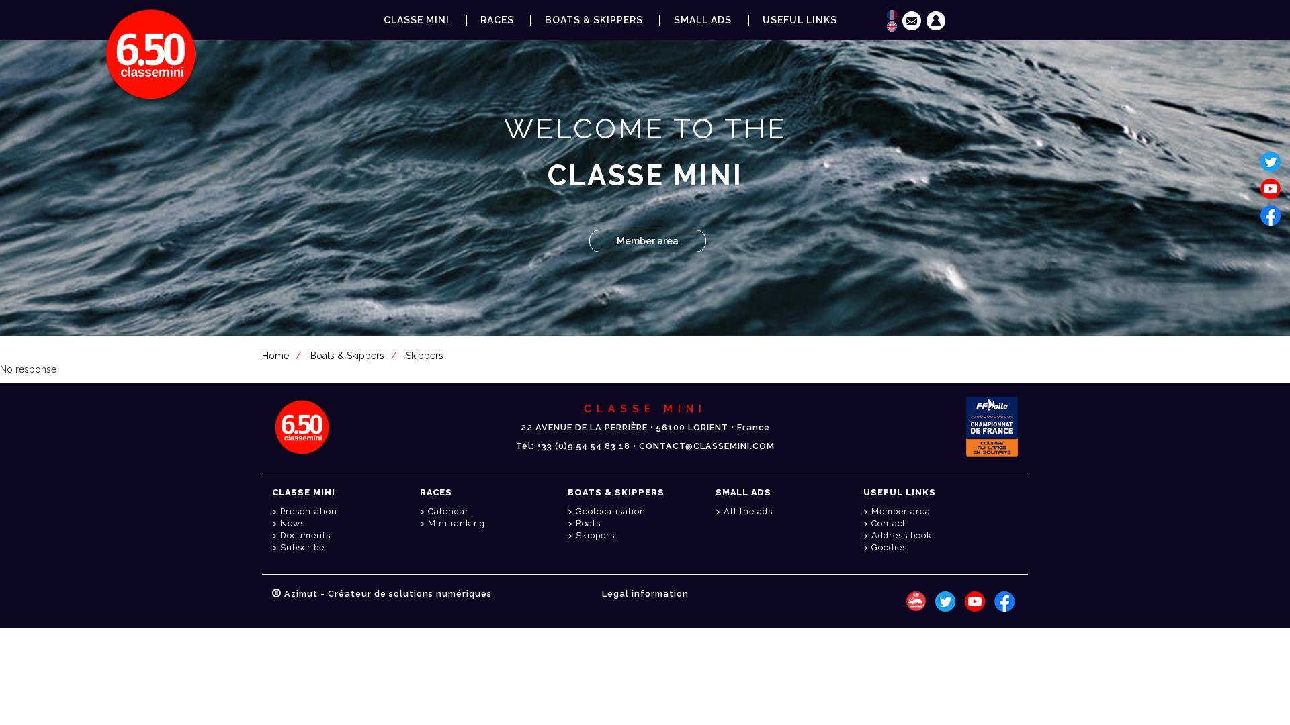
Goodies (889, 547)
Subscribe (302, 547)
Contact (888, 523)
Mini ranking (456, 523)
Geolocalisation (611, 511)
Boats (588, 523)
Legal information (645, 594)
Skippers (424, 355)
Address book (901, 535)
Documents (305, 535)
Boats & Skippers (594, 20)
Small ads (703, 20)
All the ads (748, 511)
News (292, 523)
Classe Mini (416, 20)
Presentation (308, 511)
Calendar (448, 511)
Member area (648, 241)
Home (275, 355)
